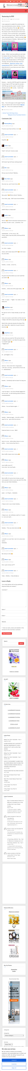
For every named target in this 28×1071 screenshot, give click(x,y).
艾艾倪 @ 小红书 (14, 724)
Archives (6, 1042)
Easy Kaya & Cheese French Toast (12, 774)
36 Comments (6, 21)
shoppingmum (5, 65)
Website (4, 621)
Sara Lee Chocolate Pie (17, 828)
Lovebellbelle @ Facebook (14, 713)
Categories (6, 1033)
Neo (6, 167)
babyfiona (7, 307)
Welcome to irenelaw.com (14, 5)
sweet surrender (16, 19)
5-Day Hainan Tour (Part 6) (10, 784)
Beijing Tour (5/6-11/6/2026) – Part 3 (12, 739)
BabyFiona (12, 63)
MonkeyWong (8, 123)
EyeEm (14, 971)
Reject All (14, 1068)
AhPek (17, 63)
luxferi (6, 145)
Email (3, 615)
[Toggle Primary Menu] (25, 10)
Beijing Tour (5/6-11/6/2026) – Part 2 (12, 753)
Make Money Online (7, 109)
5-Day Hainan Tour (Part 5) (10, 788)
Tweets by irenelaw (14, 671)
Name (4, 609)
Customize (14, 1064)
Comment (5, 589)
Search (5, 641)
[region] (14, 1059)
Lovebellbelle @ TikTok (14, 720)
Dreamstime (14, 969)
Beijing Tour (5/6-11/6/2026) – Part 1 (12, 757)
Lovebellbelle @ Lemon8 (14, 727)
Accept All (14, 1060)
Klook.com (14, 666)
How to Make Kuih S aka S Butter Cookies (15, 804)
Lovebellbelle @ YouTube (14, 717)
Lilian (21, 63)
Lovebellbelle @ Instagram (14, 710)
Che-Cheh (6, 58)
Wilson (6, 228)
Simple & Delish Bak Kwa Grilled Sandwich (14, 770)
